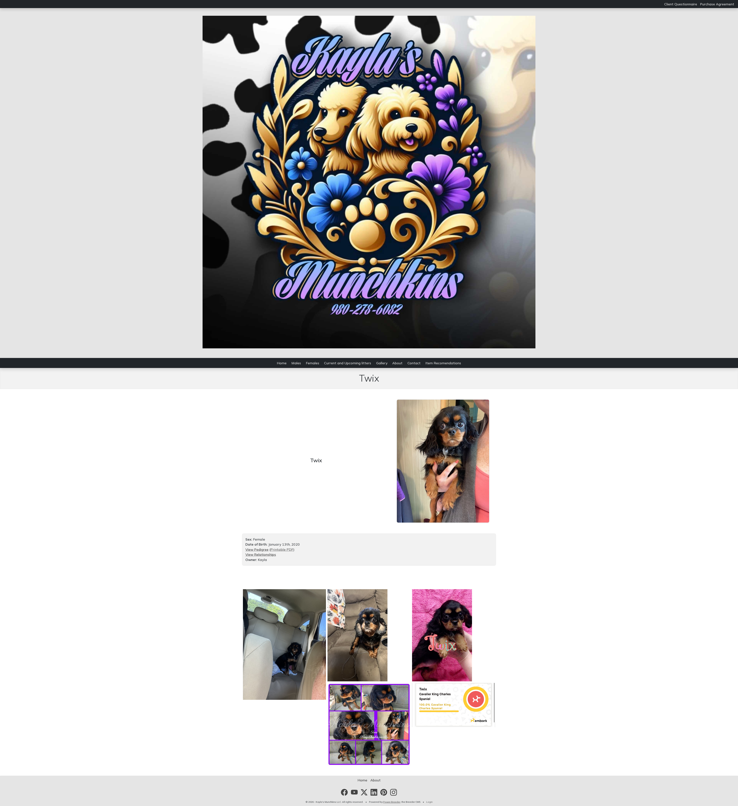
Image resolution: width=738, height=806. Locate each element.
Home (282, 363)
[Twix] (443, 460)
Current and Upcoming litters (347, 363)
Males (296, 363)
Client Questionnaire (680, 4)
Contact (414, 363)
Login (429, 801)
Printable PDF (281, 549)
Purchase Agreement (717, 4)
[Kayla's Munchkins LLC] (369, 182)
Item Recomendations (443, 363)
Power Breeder (391, 801)
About (397, 363)
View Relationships (260, 554)
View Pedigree (256, 549)
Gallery (381, 363)
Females (312, 363)
